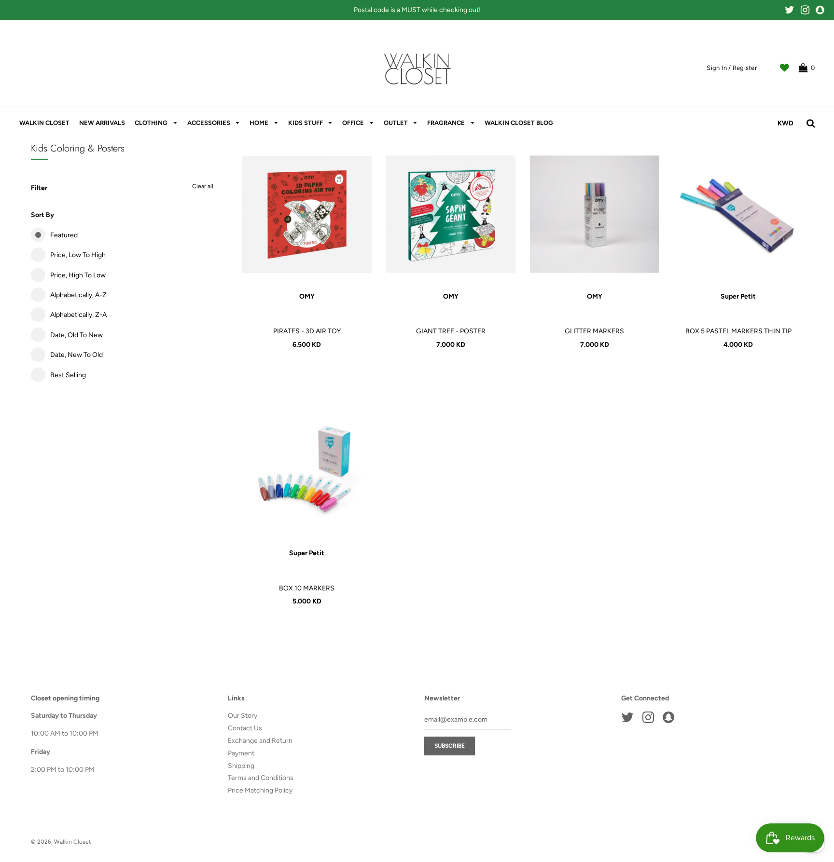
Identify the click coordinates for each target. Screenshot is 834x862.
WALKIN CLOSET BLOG (519, 122)
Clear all (202, 186)
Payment (241, 753)
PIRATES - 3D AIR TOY (307, 331)
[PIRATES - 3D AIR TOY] (307, 214)
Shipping (241, 766)
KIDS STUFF (306, 122)
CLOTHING (152, 122)
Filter (39, 188)
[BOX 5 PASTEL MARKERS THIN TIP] (738, 214)
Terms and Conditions (260, 778)
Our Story (242, 715)
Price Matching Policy (260, 790)
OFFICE (353, 122)
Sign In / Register (732, 67)
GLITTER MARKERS (594, 331)
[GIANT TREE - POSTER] (450, 214)
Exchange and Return (260, 741)
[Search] (810, 123)
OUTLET (396, 122)
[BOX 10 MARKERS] (307, 470)
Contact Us (245, 728)
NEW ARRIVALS (102, 122)
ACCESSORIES (209, 122)
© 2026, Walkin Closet (61, 841)
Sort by (42, 215)
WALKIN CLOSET (44, 122)
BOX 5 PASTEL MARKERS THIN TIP (738, 331)
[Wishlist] (784, 68)
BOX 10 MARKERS (306, 588)
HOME (260, 122)
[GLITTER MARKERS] (594, 214)
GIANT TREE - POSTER (451, 331)
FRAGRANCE (446, 122)
